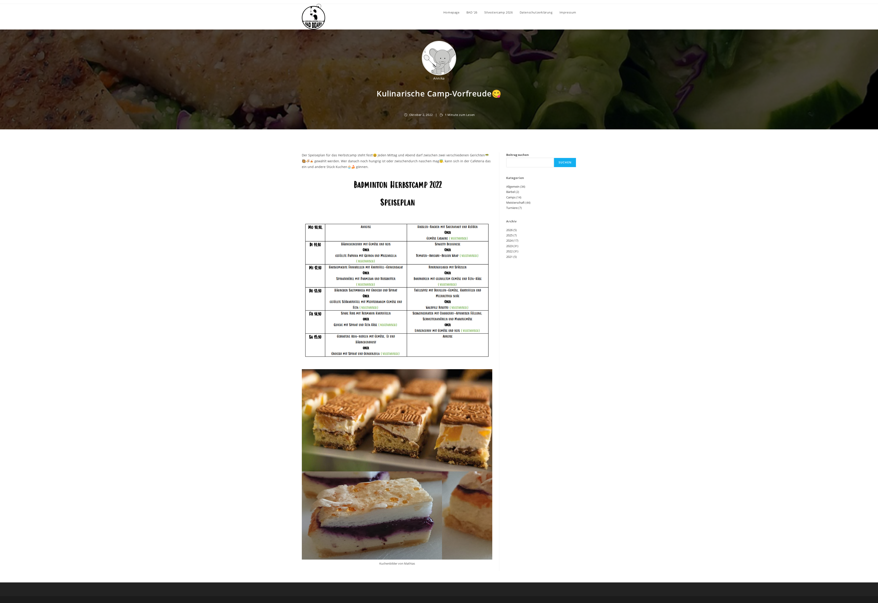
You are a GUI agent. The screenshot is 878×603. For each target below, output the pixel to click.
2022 (509, 251)
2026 (509, 230)
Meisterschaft (515, 202)
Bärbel (510, 192)
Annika (439, 78)
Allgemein (512, 186)
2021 (509, 257)
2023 (509, 246)
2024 (509, 240)
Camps (511, 197)
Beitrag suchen (517, 155)
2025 (509, 235)
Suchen (565, 162)
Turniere (512, 208)
